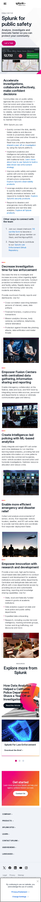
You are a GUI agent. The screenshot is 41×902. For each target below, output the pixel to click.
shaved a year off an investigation (21, 145)
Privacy (12, 875)
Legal (5, 875)
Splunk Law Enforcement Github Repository (17, 247)
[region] (20, 890)
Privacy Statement (19, 892)
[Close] (37, 881)
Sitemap (21, 875)
